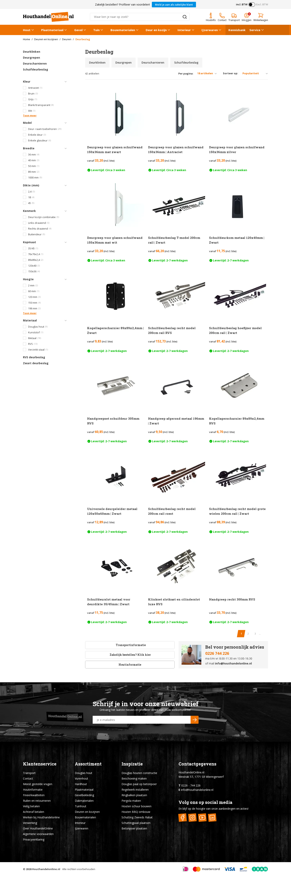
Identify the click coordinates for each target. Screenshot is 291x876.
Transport (29, 773)
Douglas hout (83, 773)
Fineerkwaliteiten (34, 795)
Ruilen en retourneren (37, 801)
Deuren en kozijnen (87, 812)
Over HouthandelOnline (38, 828)
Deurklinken (31, 51)
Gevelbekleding (84, 795)
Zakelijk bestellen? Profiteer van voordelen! (122, 4)
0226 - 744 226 (191, 785)
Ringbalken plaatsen (134, 795)
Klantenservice (39, 764)
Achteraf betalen (33, 812)
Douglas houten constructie (139, 773)
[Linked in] (212, 817)
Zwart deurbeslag (35, 363)
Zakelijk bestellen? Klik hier (130, 655)
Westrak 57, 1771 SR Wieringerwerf (201, 777)
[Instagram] (192, 817)
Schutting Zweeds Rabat (137, 817)
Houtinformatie (130, 664)
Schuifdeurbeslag (35, 69)
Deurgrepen (31, 57)
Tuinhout (80, 806)
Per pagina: (185, 73)
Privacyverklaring (33, 839)
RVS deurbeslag (34, 357)
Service (254, 30)
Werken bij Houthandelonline (41, 817)
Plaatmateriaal (52, 30)
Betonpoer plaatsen (134, 828)
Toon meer (30, 115)
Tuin (96, 30)
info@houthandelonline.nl (233, 663)
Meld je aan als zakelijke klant (174, 4)
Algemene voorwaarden (38, 834)
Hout (26, 30)
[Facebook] (182, 817)
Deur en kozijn (156, 30)
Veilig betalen (31, 806)
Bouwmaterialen (122, 30)
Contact (28, 778)
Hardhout (81, 784)
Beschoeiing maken (134, 778)
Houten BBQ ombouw (136, 812)
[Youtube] (202, 817)
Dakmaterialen (84, 801)
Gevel (78, 30)
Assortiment (88, 764)
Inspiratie (132, 764)
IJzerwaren (210, 30)
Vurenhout (81, 778)
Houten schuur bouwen (136, 806)
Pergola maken (131, 801)
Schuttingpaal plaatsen (136, 823)
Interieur (184, 30)
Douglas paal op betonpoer (139, 784)
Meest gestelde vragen (37, 784)
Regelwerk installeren (135, 789)
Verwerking (30, 823)
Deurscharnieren (35, 63)
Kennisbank (236, 30)
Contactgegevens (197, 764)
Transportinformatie (131, 645)
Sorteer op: (230, 73)
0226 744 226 (217, 653)
